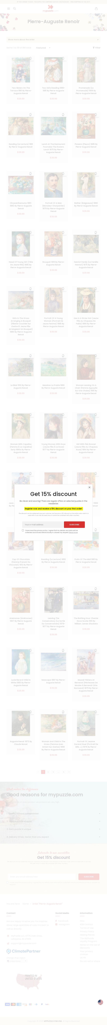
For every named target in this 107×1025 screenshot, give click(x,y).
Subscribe (74, 524)
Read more (73, 532)
